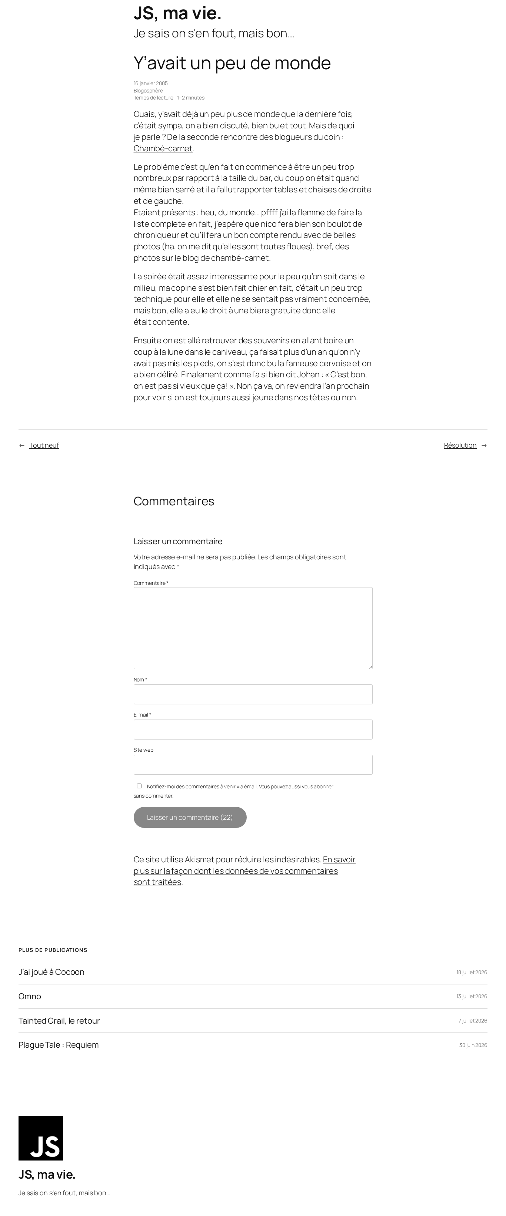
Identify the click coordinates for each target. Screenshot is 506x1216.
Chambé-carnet (163, 148)
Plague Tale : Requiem (59, 1045)
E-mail (143, 714)
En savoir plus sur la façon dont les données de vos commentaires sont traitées (245, 871)
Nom (141, 679)
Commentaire (151, 582)
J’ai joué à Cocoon (51, 972)
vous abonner (317, 786)
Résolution (460, 445)
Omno (30, 996)
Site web (143, 749)
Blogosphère (148, 90)
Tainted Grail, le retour (59, 1020)
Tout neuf (44, 445)
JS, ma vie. (178, 12)
